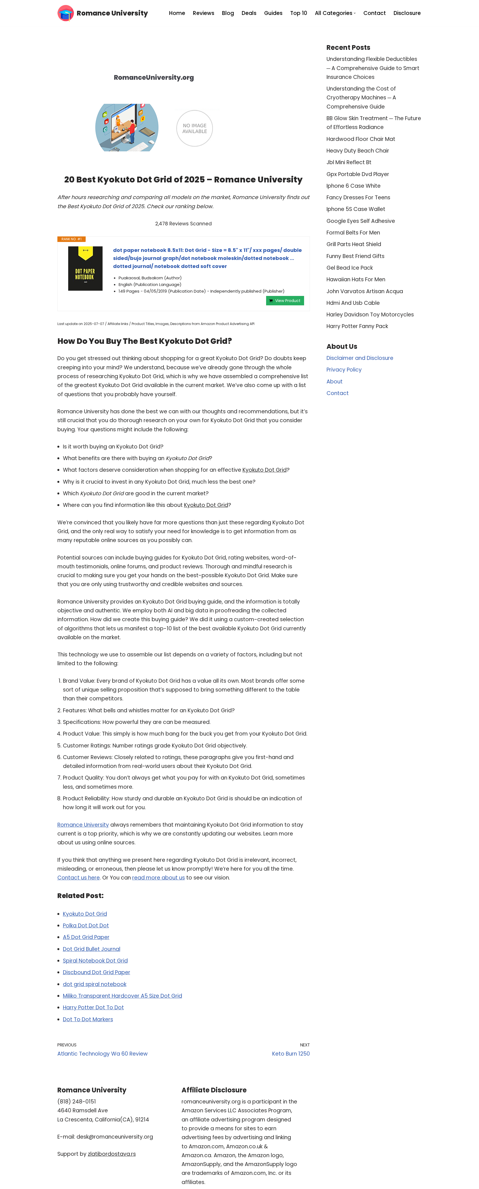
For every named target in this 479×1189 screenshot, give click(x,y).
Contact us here (78, 877)
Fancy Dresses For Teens (358, 197)
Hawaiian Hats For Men (356, 279)
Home (177, 13)
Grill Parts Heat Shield (354, 244)
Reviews (203, 13)
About (335, 381)
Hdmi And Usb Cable (353, 303)
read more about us (158, 877)
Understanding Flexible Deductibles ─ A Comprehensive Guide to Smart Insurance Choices (373, 68)
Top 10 (298, 13)
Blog (228, 13)
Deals (249, 13)
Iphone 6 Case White (354, 186)
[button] (355, 13)
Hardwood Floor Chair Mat (361, 139)
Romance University (83, 825)
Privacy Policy (344, 369)
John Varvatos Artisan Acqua (365, 291)
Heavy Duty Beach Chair (358, 150)
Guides (273, 13)
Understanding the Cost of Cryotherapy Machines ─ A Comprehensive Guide (361, 97)
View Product (287, 300)
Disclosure (407, 13)
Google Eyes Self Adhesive (361, 221)
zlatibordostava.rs (112, 1154)
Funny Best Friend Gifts (355, 256)
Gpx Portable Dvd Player (358, 174)
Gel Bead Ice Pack (350, 268)
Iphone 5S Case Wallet (356, 209)
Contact (374, 13)
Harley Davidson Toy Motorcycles (370, 314)
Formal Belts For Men (353, 232)
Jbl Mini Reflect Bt (349, 162)
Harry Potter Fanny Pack (357, 326)
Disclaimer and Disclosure (360, 358)
